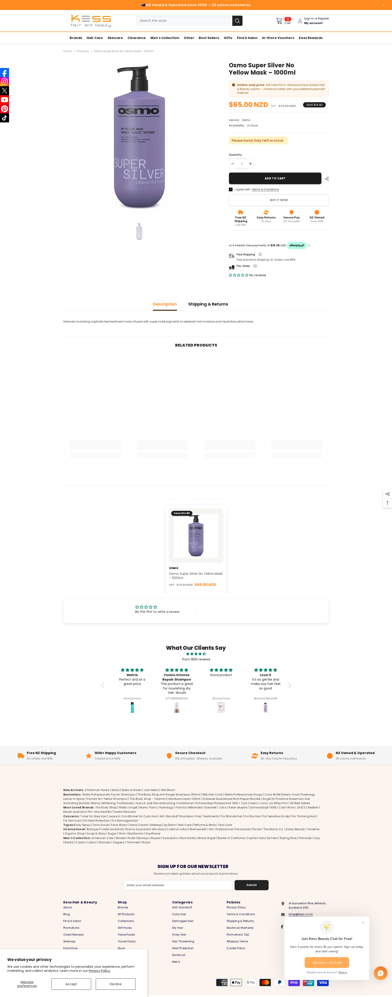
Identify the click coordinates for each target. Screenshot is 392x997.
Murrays (143, 838)
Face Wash (119, 825)
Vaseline (313, 829)
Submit (251, 885)
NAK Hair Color (212, 794)
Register (323, 18)
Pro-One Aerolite (99, 812)
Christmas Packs (97, 790)
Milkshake (195, 807)
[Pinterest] (4, 108)
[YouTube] (4, 99)
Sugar (112, 833)
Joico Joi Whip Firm (274, 803)
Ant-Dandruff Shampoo (176, 816)
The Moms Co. (273, 829)
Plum (122, 833)
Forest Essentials (112, 829)
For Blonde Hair (232, 816)
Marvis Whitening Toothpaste (112, 803)
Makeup (156, 825)
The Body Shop (106, 807)
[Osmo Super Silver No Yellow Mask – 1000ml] (196, 536)
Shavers (104, 842)
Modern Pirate (125, 838)
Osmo (246, 120)
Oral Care (225, 825)
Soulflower (153, 833)
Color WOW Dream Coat (282, 794)
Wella (123, 807)
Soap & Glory (96, 833)
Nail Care (184, 825)
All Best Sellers (300, 803)
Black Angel (206, 838)
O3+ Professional (221, 829)
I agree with (242, 189)
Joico (223, 807)
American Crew (103, 838)
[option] (139, 137)
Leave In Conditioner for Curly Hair (133, 816)
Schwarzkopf (259, 807)
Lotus (184, 829)
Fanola (181, 807)
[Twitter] (4, 90)
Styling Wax (288, 838)
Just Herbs (151, 790)
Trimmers (133, 842)
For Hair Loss (72, 820)
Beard (69, 842)
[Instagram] (4, 81)
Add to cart (275, 178)
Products (83, 51)
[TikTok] (4, 117)
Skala (115, 790)
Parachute (242, 829)
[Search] (189, 21)
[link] (95, 448)
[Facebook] (282, 927)
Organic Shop (75, 833)
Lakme (173, 829)
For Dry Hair (252, 816)
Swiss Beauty (295, 829)
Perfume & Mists (205, 825)
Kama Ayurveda (138, 829)
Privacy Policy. (100, 970)
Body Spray (82, 825)
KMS (274, 807)
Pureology (166, 807)
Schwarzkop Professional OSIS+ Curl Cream (226, 803)
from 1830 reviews (196, 659)
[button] (239, 275)
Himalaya (159, 829)
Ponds (256, 829)
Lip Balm (170, 825)
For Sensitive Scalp (276, 816)
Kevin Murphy (238, 807)
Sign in (309, 18)
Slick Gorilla (187, 838)
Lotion (92, 842)
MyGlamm (135, 833)
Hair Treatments (207, 816)
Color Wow (286, 807)
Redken (313, 807)
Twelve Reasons (124, 812)
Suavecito (170, 838)
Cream (81, 842)
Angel (133, 807)
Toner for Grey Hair (93, 816)
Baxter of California (231, 838)
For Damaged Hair (125, 820)
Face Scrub (101, 825)
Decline (116, 984)
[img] (196, 654)
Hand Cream (139, 825)
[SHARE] (325, 178)
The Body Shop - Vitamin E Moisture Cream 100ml (165, 799)
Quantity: (235, 155)
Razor (146, 842)
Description (165, 304)
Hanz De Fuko (268, 838)
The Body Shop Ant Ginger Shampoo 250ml (169, 794)
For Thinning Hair (304, 816)
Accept (71, 984)
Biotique (92, 829)
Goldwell (210, 807)
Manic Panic (148, 807)
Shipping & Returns (208, 304)
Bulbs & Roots (132, 790)
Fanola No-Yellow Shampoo (107, 799)
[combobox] (184, 21)
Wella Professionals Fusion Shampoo (108, 794)
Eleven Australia (74, 812)
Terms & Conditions (265, 189)
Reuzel (155, 838)
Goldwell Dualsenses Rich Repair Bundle (231, 799)
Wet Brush (168, 790)
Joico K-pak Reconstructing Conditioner (164, 803)
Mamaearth (198, 829)
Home (67, 51)
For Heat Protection (96, 820)
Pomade (305, 838)
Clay (316, 838)
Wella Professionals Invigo (243, 794)
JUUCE (301, 807)
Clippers (118, 842)
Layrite (252, 838)
